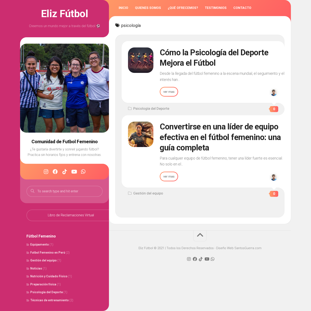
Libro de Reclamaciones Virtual (71, 215)
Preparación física (43, 284)
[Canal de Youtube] (73, 171)
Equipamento (39, 244)
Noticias (36, 268)
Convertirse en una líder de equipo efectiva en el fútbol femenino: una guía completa (220, 137)
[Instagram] (46, 171)
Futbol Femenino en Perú (47, 252)
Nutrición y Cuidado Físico (48, 276)
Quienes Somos (148, 8)
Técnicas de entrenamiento (49, 300)
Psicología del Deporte (46, 292)
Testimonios (216, 8)
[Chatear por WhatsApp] (83, 171)
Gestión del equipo (43, 260)
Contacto (242, 8)
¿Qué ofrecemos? (183, 8)
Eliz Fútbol (64, 13)
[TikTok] (64, 171)
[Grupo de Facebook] (55, 171)
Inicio (123, 8)
